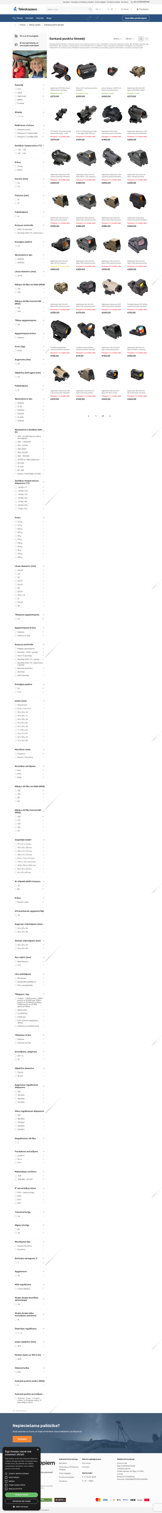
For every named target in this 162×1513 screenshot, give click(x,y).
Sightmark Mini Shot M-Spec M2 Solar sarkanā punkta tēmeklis (136, 393)
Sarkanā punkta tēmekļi (54, 25)
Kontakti (29, 18)
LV (97, 9)
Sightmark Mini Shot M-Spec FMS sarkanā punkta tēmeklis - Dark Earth (60, 306)
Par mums (86, 1463)
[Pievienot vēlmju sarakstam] (67, 64)
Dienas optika (34, 25)
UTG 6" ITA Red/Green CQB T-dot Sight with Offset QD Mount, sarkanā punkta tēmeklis (86, 134)
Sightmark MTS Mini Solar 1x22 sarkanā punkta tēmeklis (60, 90)
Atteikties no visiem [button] (22, 1501)
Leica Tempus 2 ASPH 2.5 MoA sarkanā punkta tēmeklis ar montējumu (111, 90)
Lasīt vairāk (15, 1468)
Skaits (116, 39)
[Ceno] (60, 1500)
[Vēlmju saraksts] (108, 9)
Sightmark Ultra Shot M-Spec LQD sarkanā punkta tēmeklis (86, 220)
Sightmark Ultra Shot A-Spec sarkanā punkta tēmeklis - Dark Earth (59, 220)
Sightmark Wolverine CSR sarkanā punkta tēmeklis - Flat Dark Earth (60, 393)
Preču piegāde (100, 2)
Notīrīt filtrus (21, 1411)
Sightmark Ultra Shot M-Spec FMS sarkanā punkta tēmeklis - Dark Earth (112, 263)
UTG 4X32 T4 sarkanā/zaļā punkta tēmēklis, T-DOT (60, 132)
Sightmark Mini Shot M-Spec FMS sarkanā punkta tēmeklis (137, 263)
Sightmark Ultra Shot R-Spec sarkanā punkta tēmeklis (111, 349)
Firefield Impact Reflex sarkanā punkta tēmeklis (85, 349)
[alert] (21, 1478)
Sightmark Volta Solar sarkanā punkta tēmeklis (137, 219)
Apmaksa (66, 2)
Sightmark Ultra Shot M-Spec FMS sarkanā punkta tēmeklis (86, 263)
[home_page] (25, 9)
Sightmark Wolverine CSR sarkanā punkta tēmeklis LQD (111, 176)
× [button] (38, 1450)
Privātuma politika (113, 2)
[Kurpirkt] (46, 1500)
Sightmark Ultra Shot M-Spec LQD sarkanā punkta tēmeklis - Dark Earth (112, 220)
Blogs (48, 18)
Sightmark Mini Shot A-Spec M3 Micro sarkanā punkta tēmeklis (136, 349)
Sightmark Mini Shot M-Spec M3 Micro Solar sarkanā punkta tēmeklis (111, 393)
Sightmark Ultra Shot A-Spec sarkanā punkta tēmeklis (136, 176)
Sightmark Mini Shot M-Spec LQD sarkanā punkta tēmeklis (86, 306)
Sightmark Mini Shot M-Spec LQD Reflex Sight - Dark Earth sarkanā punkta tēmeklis (136, 91)
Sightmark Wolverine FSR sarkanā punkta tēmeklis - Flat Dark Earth (112, 306)
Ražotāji (39, 18)
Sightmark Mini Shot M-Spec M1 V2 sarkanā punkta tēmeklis (59, 263)
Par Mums (124, 2)
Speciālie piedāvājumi (136, 18)
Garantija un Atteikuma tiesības (82, 2)
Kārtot (129, 39)
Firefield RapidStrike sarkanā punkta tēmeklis (60, 349)
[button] (21, 1506)
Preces (20, 18)
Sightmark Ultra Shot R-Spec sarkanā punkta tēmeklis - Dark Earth (85, 393)
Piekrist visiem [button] (21, 1495)
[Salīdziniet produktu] (67, 72)
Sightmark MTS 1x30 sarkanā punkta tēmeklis (111, 132)
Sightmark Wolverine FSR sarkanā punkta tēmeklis (60, 176)
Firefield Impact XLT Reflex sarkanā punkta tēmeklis (137, 305)
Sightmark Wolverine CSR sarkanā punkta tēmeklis (137, 132)
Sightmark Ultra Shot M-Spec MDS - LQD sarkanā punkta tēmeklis (85, 176)
